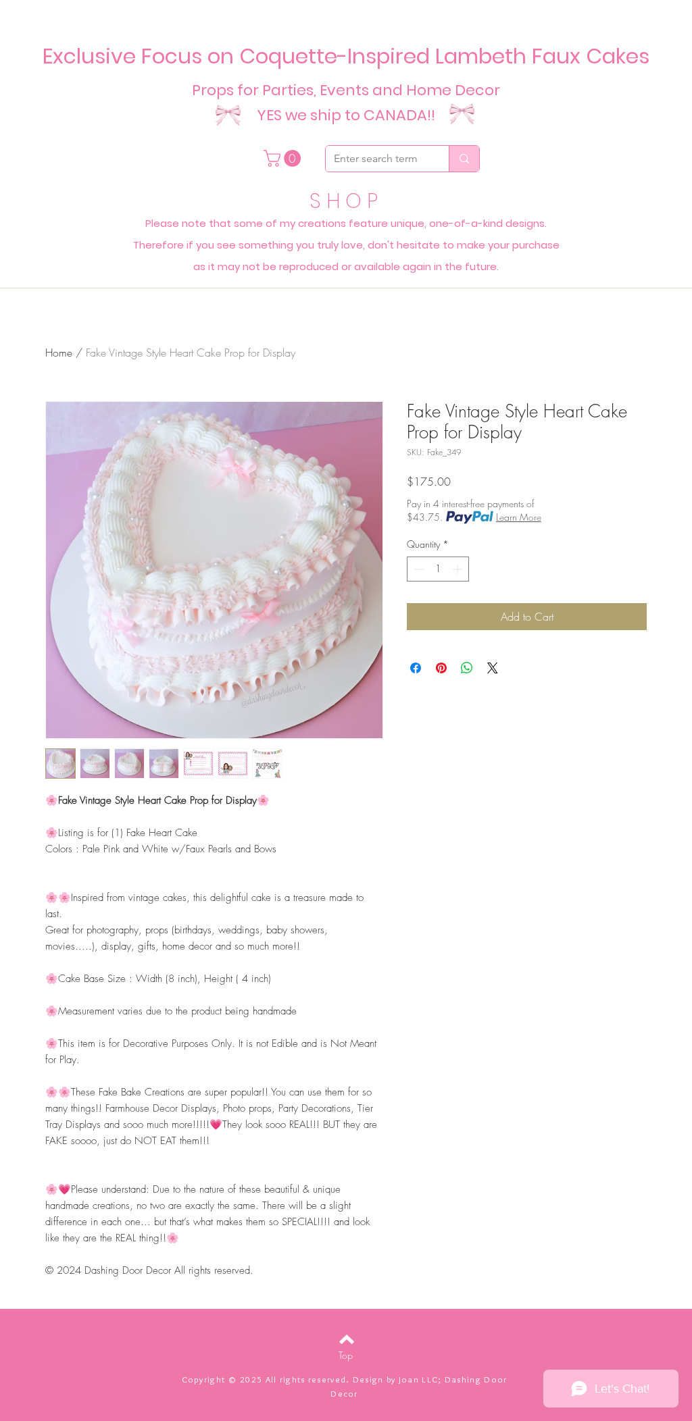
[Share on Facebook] (415, 668)
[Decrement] (417, 569)
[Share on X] (493, 668)
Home (58, 352)
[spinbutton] (438, 569)
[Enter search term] (464, 159)
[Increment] (458, 569)
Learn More (518, 517)
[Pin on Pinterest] (441, 668)
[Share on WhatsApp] (467, 668)
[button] (284, 158)
